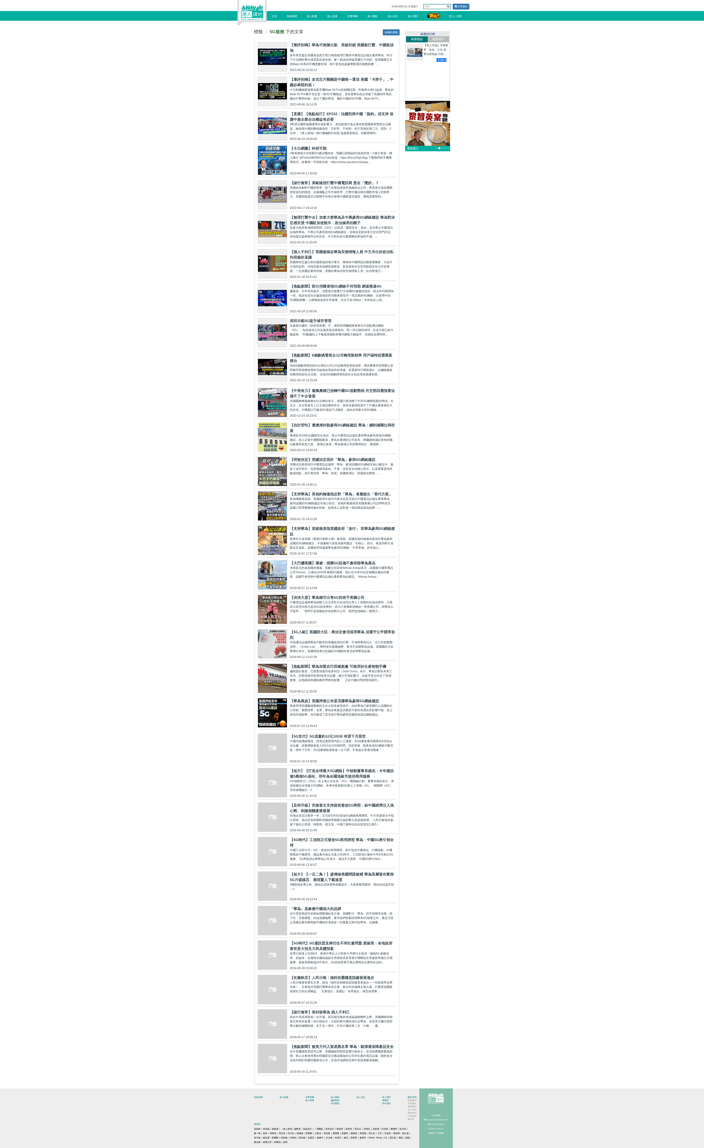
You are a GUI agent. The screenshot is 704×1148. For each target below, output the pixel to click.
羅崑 (401, 1137)
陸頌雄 (302, 1137)
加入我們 (412, 1110)
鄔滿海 (300, 1133)
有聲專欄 (352, 16)
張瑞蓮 (266, 1129)
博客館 (385, 1100)
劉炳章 (340, 1129)
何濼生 (367, 1129)
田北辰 (291, 1133)
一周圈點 (318, 1129)
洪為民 (387, 1133)
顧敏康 (275, 1129)
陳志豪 (257, 1142)
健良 (346, 1137)
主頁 (274, 16)
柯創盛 (284, 1137)
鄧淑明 (396, 1133)
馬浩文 (358, 1129)
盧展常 (363, 1137)
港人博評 (413, 16)
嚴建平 (320, 1137)
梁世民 (349, 1129)
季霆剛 (309, 1133)
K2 (385, 1137)
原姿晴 (376, 1129)
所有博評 (386, 1103)
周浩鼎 (282, 1133)
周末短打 (329, 1129)
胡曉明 (273, 1133)
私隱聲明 (412, 1100)
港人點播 (312, 16)
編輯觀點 (335, 1100)
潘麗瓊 (336, 1133)
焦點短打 (307, 1129)
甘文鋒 (329, 1137)
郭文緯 (402, 1129)
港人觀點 (372, 16)
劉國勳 (275, 1137)
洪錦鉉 (293, 1137)
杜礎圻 (338, 1137)
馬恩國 (363, 1133)
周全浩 (371, 1133)
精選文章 (267, 1142)
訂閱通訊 (462, 6)
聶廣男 (354, 1137)
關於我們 (412, 1097)
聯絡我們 (412, 1113)
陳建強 (354, 1133)
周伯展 (327, 1133)
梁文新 (393, 1137)
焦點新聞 (292, 16)
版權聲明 (412, 1106)
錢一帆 (257, 1133)
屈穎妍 (257, 1129)
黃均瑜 (257, 1137)
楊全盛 (405, 1133)
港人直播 (332, 16)
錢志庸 (266, 1137)
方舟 (379, 1133)
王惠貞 (318, 1133)
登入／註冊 (455, 16)
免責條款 (412, 1103)
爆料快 (411, 1119)
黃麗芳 (311, 1137)
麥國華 (393, 1129)
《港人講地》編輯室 (291, 1129)
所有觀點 (335, 1103)
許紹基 (385, 1129)
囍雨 (285, 1142)
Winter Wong (375, 1137)
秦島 (265, 1133)
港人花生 (393, 16)
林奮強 (277, 1142)
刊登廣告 (412, 1116)
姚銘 (407, 1137)
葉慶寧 (345, 1133)
